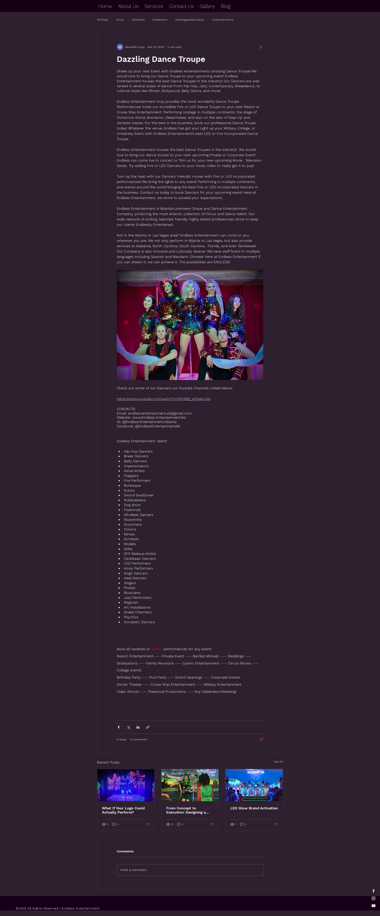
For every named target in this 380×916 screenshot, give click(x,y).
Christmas (138, 19)
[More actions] (260, 47)
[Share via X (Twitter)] (128, 727)
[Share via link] (148, 727)
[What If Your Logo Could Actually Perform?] (125, 785)
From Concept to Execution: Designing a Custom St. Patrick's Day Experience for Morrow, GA (190, 810)
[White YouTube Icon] (373, 905)
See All (278, 761)
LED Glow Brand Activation (254, 808)
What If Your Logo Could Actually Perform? (123, 810)
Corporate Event (222, 19)
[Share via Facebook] (119, 727)
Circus (120, 19)
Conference (160, 19)
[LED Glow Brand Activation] (254, 785)
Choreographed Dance (189, 19)
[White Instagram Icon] (373, 898)
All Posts (102, 19)
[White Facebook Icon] (373, 891)
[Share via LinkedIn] (138, 727)
